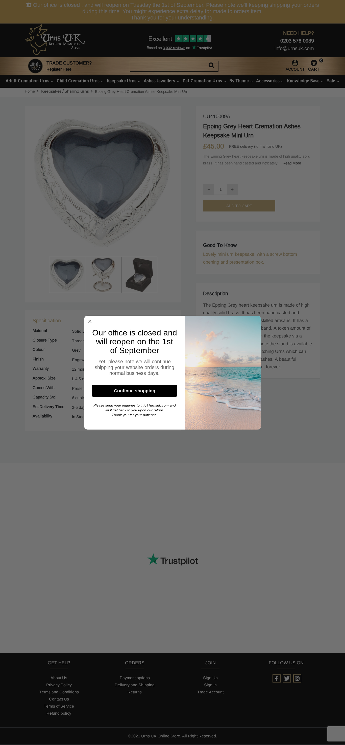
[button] (90, 322)
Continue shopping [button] (134, 390)
